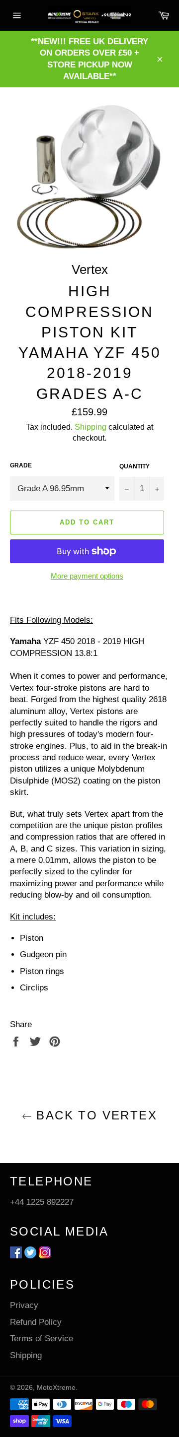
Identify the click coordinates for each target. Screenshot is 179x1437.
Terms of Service (41, 1338)
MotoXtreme (56, 1387)
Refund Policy (36, 1322)
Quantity (134, 466)
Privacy (24, 1305)
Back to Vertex (94, 1115)
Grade (21, 465)
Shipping (90, 427)
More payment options (87, 576)
